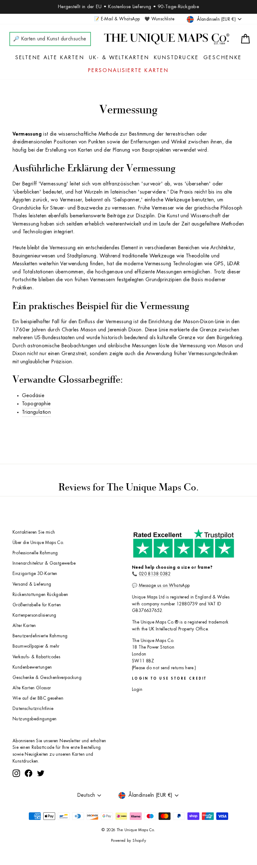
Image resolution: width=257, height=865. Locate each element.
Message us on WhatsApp (164, 585)
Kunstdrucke (176, 57)
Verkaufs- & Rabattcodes (36, 657)
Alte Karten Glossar (32, 688)
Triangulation (36, 412)
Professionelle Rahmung (35, 553)
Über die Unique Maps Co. (38, 543)
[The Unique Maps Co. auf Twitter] (41, 773)
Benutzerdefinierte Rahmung (40, 636)
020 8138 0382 (154, 574)
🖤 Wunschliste (159, 19)
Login (137, 689)
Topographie (36, 403)
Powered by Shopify (128, 840)
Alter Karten (24, 626)
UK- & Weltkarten (119, 57)
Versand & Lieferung (32, 584)
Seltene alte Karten (49, 57)
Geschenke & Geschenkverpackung (47, 678)
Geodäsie (33, 395)
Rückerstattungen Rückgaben (40, 595)
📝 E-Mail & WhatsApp (117, 19)
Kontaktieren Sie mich (34, 532)
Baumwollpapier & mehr (36, 646)
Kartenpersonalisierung (34, 615)
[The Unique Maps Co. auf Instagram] (16, 773)
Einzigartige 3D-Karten (35, 574)
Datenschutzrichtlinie (33, 709)
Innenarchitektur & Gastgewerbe (44, 563)
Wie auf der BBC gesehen (38, 698)
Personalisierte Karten (128, 70)
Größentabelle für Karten (37, 605)
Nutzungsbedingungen (35, 719)
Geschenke (222, 57)
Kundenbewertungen (32, 667)
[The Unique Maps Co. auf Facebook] (28, 773)
